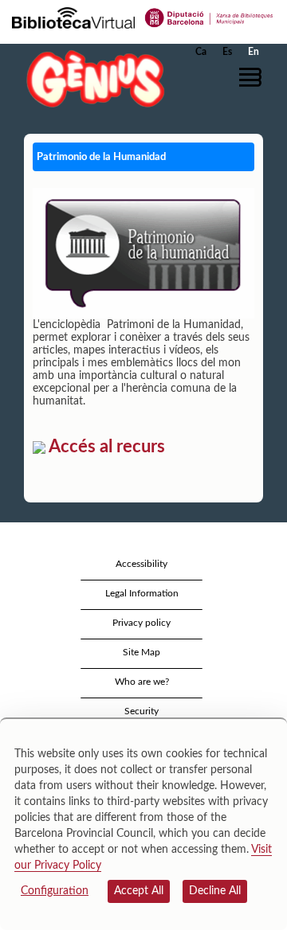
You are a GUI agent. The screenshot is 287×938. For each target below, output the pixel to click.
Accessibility (141, 564)
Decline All (215, 891)
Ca (200, 52)
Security (141, 711)
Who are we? (142, 681)
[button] (253, 77)
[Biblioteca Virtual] (73, 16)
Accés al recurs (105, 446)
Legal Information (142, 593)
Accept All (138, 891)
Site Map (141, 652)
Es (227, 52)
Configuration (54, 891)
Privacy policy (141, 622)
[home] (91, 78)
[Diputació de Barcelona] (209, 16)
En (253, 52)
